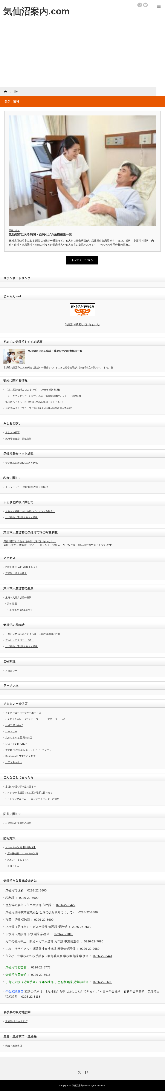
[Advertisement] (82, 55)
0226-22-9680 (89, 948)
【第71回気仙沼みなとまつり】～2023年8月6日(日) (32, 389)
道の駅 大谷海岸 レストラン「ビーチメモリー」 (30, 750)
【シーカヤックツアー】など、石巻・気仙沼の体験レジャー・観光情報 (43, 396)
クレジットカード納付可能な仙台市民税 (26, 487)
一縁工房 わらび (14, 725)
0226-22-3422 (65, 905)
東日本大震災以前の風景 (18, 597)
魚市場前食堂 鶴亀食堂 (18, 438)
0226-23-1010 (63, 934)
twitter (145, 5)
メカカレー (11, 670)
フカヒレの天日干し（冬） (19, 640)
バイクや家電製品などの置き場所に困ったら (29, 792)
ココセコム (13, 866)
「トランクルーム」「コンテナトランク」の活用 (33, 799)
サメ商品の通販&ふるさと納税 (21, 462)
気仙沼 (82, 324)
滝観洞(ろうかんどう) (16, 1021)
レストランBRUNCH (16, 743)
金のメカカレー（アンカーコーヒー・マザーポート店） (36, 719)
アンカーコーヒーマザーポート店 (23, 712)
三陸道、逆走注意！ (16, 573)
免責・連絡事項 (13, 1045)
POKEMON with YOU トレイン (21, 567)
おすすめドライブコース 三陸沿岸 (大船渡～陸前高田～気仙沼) (38, 408)
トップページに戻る (82, 260)
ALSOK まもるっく (18, 859)
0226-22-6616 (40, 974)
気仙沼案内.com (36, 11)
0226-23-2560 (81, 926)
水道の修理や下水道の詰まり (20, 786)
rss (139, 5)
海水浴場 (12, 603)
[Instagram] (86, 1071)
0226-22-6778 (40, 967)
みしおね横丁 (12, 432)
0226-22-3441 (102, 956)
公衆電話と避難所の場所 (18, 823)
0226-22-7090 (93, 941)
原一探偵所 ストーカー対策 (22, 853)
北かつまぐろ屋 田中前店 (18, 737)
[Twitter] (79, 1071)
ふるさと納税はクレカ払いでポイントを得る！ (30, 511)
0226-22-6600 (37, 890)
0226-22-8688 (88, 912)
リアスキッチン (13, 762)
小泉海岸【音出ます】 (21, 610)
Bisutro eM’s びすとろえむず (20, 756)
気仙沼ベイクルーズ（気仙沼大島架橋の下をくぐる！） (34, 402)
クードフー (11, 731)
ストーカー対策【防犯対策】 (20, 847)
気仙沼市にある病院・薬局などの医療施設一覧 (40, 234)
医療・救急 (14, 230)
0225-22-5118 (30, 996)
